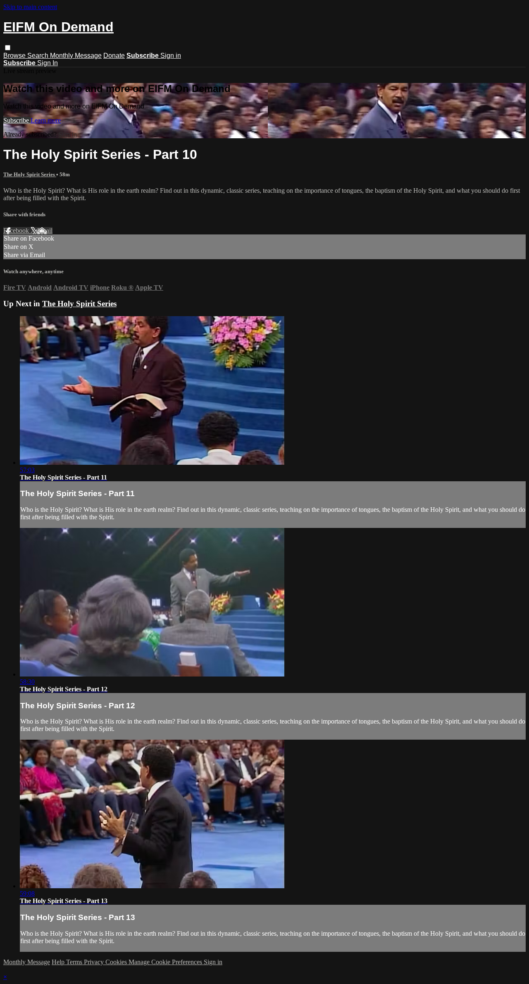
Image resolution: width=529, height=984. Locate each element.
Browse (15, 55)
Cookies (117, 961)
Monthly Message (76, 55)
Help (59, 961)
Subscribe (17, 120)
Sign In (47, 62)
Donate (114, 55)
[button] (7, 47)
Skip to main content (30, 6)
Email (44, 230)
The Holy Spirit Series (29, 174)
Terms (75, 961)
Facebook (17, 230)
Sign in (170, 55)
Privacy (94, 961)
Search (38, 55)
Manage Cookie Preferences (166, 961)
